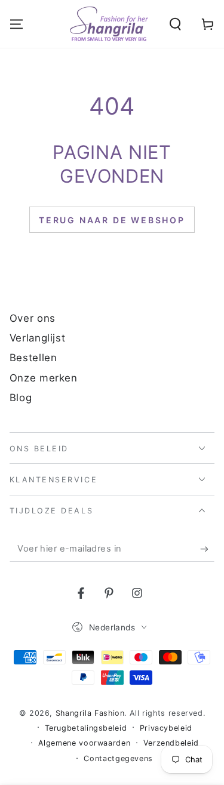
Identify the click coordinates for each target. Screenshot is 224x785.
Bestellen (33, 358)
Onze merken (44, 378)
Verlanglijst (38, 338)
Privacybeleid (166, 728)
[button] (175, 24)
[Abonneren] (207, 549)
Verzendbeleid (171, 742)
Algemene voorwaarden (84, 742)
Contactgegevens (118, 758)
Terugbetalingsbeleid (86, 728)
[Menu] (16, 24)
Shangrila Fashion (90, 713)
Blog (21, 398)
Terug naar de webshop (112, 220)
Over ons (33, 318)
